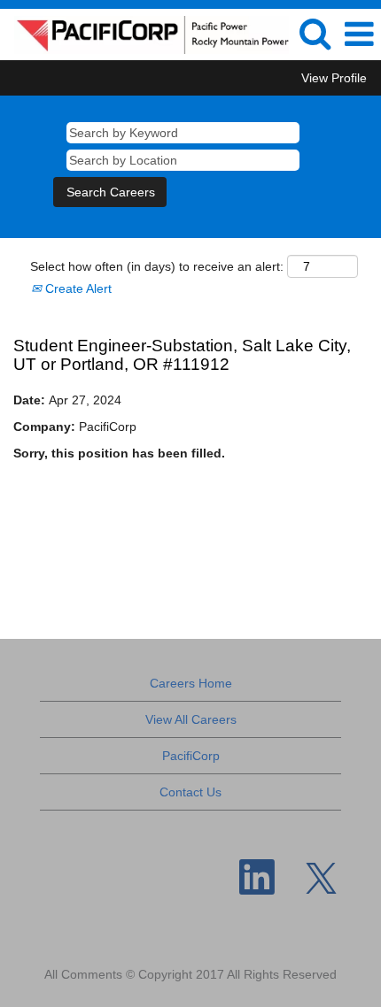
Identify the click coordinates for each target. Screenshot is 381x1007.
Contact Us (190, 792)
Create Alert (77, 288)
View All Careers (191, 719)
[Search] (314, 33)
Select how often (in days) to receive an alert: (157, 266)
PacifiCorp (191, 756)
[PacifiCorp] (145, 34)
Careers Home (191, 683)
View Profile (334, 78)
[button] (359, 34)
